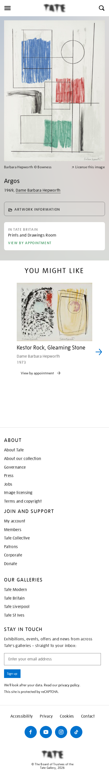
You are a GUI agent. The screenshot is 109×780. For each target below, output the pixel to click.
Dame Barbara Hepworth (38, 190)
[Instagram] (61, 732)
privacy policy (68, 685)
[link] (35, 167)
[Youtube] (46, 732)
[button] (101, 8)
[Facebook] (31, 732)
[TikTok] (76, 732)
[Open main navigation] (21, 8)
